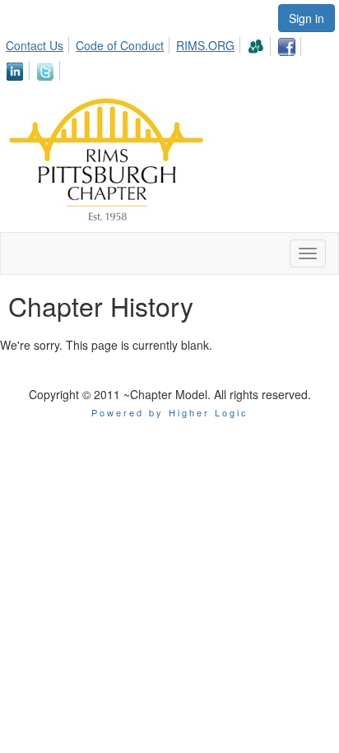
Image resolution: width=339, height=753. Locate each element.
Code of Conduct (120, 45)
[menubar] (169, 56)
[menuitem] (39, 42)
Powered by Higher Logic (169, 412)
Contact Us (34, 45)
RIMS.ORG (205, 45)
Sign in (306, 18)
